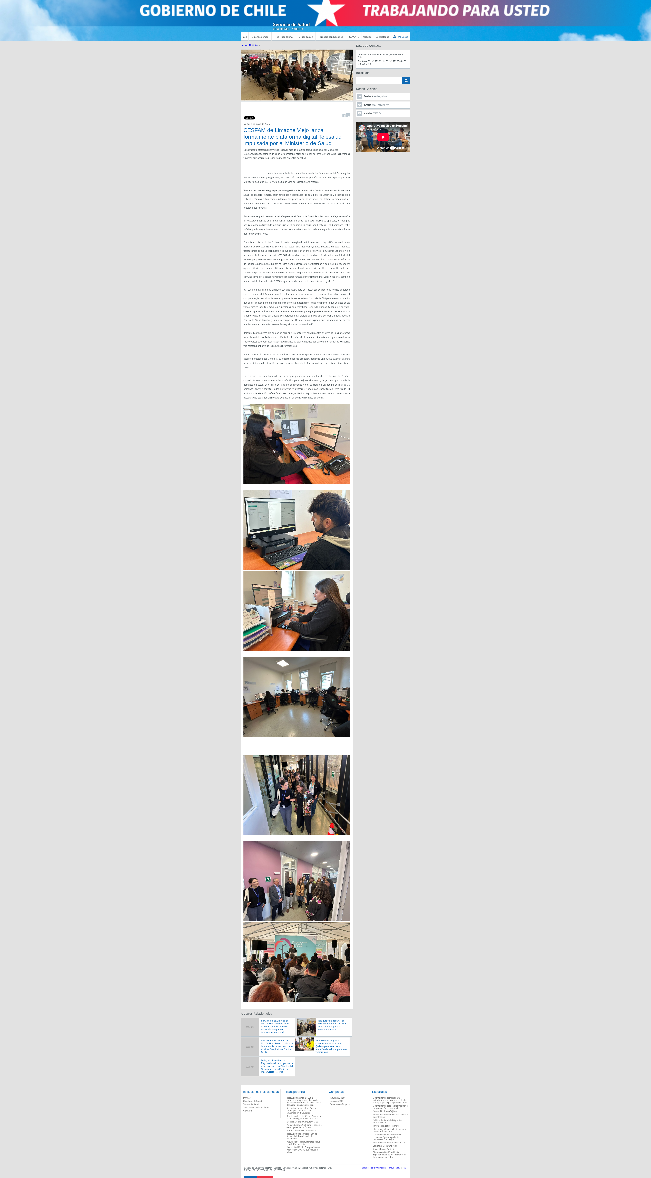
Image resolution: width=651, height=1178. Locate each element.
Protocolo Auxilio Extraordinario (302, 1130)
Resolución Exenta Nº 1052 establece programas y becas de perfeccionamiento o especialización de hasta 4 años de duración (304, 1101)
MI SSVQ (403, 36)
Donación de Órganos (340, 1104)
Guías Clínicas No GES (383, 1149)
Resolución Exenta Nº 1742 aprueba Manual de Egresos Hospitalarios (304, 1117)
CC (404, 1168)
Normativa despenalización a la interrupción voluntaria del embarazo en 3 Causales (302, 1111)
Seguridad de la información (374, 1168)
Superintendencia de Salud (256, 1107)
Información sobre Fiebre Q (386, 1126)
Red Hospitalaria (284, 36)
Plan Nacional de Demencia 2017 (389, 1142)
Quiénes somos (260, 36)
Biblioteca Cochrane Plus (385, 1146)
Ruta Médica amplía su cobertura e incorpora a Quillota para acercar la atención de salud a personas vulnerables (331, 1046)
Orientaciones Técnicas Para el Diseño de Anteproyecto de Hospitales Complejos (387, 1137)
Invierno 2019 (336, 1101)
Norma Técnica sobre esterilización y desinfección (390, 1116)
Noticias (367, 36)
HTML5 (391, 1168)
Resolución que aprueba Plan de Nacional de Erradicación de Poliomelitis (302, 1136)
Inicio (244, 36)
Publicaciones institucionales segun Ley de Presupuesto (303, 1143)
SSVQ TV (354, 36)
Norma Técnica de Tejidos (385, 1111)
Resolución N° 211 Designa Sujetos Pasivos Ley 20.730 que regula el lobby (304, 1150)
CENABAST (248, 1110)
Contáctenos (382, 36)
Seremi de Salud (251, 1104)
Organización (306, 36)
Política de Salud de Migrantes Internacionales (387, 1121)
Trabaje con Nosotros (331, 36)
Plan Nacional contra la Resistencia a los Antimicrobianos (390, 1130)
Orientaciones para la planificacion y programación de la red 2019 (390, 1107)
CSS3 (398, 1168)
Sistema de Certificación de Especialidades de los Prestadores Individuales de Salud (389, 1155)
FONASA (247, 1098)
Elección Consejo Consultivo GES (302, 1122)
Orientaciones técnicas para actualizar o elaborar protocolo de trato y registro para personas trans (390, 1100)
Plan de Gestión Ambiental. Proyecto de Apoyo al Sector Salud (304, 1126)
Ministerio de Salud (252, 1101)
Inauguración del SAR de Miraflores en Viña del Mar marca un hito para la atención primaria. (332, 1025)
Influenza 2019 (337, 1098)
